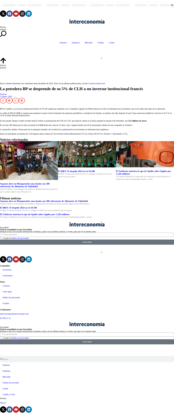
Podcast (3, 398)
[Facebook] (9, 13)
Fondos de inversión (11, 383)
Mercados (89, 43)
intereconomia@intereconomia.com (14, 314)
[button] (3, 100)
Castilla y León (9, 394)
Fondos (101, 43)
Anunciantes (8, 275)
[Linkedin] (28, 13)
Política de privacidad (20, 238)
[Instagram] (22, 13)
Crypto (111, 43)
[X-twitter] (3, 13)
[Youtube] (16, 13)
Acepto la (16, 238)
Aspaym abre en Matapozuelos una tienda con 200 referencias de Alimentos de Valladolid (25, 185)
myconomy (7, 270)
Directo (3, 27)
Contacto (6, 286)
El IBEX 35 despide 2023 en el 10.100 (76, 171)
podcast (3, 29)
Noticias (3, 94)
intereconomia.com (97, 83)
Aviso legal (7, 292)
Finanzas (63, 43)
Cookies (6, 303)
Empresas (76, 43)
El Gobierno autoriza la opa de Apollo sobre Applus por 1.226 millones (35, 214)
